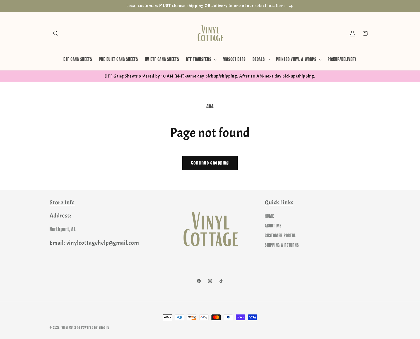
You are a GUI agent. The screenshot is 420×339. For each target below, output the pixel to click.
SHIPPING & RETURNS (282, 245)
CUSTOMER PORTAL (280, 236)
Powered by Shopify (95, 327)
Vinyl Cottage (70, 327)
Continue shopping (210, 162)
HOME (269, 216)
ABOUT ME (273, 226)
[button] (56, 33)
